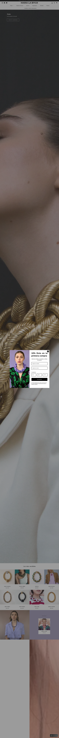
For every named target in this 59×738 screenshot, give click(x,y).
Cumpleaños (33, 372)
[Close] (48, 351)
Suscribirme (39, 379)
